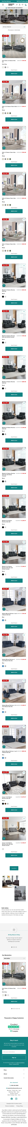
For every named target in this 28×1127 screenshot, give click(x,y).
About (5, 1074)
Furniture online (18, 1103)
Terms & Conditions (20, 1062)
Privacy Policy (20, 1106)
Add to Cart (14, 73)
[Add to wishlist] (23, 36)
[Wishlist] (22, 4)
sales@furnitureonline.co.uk (15, 1088)
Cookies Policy (16, 1064)
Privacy (10, 1064)
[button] (5, 4)
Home (3, 11)
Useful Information (9, 1078)
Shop (5, 1070)
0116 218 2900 (14, 1085)
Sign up (14, 1057)
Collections (7, 11)
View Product (14, 70)
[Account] (19, 4)
